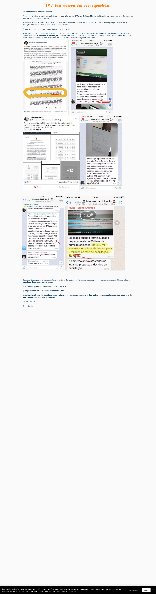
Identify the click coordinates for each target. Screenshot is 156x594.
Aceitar (146, 590)
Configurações (133, 590)
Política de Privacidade (69, 591)
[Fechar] (153, 590)
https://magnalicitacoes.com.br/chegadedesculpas (44, 291)
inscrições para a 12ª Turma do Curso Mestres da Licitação (83, 16)
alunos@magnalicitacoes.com (108, 295)
